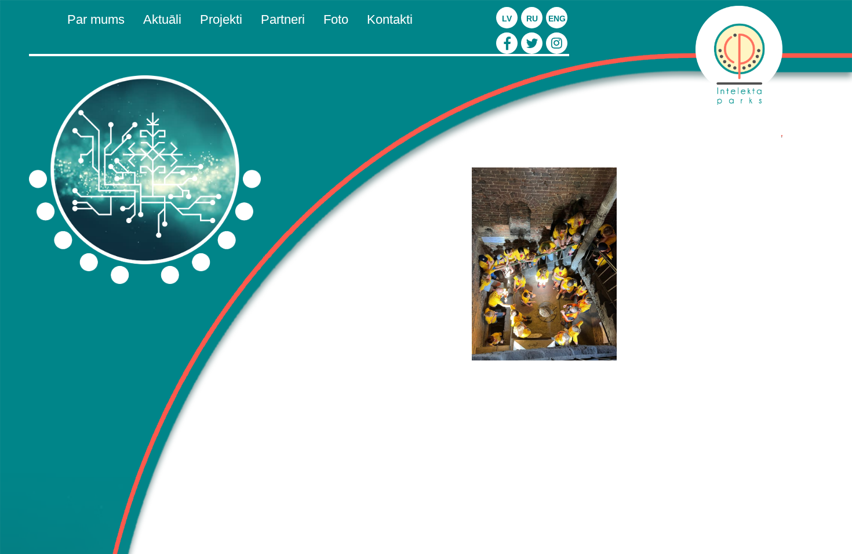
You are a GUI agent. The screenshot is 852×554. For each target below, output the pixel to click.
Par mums (96, 19)
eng (557, 18)
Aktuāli (162, 19)
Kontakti (390, 19)
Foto (335, 19)
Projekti (221, 19)
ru (532, 18)
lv (507, 18)
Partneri (283, 19)
